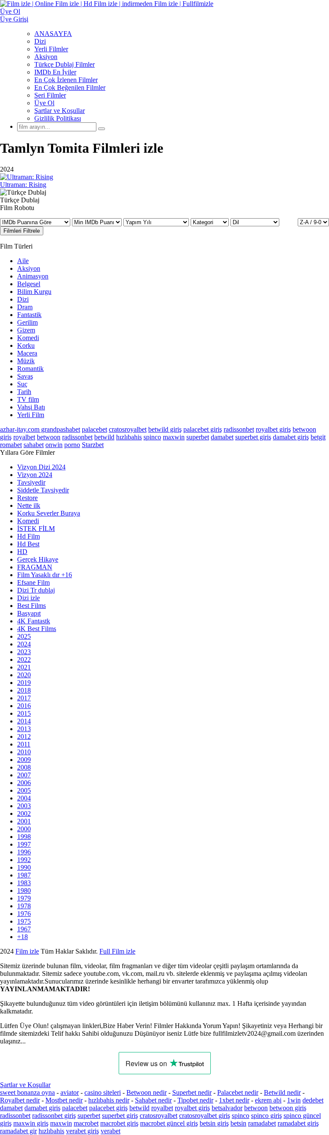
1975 (24, 921)
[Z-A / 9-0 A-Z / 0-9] (313, 222)
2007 (24, 775)
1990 (24, 867)
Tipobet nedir (195, 1100)
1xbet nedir (234, 1100)
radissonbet (239, 429)
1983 (24, 882)
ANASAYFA (53, 33)
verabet (110, 1131)
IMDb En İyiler (55, 72)
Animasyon (32, 276)
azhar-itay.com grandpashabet (40, 429)
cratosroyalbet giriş (204, 1115)
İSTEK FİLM (36, 528)
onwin (54, 444)
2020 (24, 675)
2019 (24, 682)
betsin (238, 1123)
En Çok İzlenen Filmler (66, 79)
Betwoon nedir (146, 1092)
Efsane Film (33, 582)
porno (72, 444)
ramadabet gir (18, 1131)
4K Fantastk (33, 621)
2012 (24, 736)
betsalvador (227, 1107)
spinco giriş (266, 1115)
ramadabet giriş (298, 1123)
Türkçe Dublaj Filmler (64, 64)
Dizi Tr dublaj (36, 590)
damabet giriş (291, 437)
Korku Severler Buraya (48, 513)
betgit (318, 437)
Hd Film (28, 536)
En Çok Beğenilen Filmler (69, 87)
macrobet (86, 1123)
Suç (22, 384)
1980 (24, 890)
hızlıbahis (129, 437)
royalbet (24, 437)
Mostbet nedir (64, 1100)
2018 (24, 690)
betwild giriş (165, 429)
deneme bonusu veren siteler (174, 951)
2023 (24, 651)
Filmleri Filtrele (21, 231)
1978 (24, 906)
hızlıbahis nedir (108, 1100)
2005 (24, 790)
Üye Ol (44, 103)
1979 (24, 898)
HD (22, 551)
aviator (69, 1092)
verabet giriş (82, 1131)
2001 (24, 821)
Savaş (25, 376)
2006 (24, 782)
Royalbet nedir (20, 1100)
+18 (22, 936)
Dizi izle (28, 598)
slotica (88, 951)
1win (294, 1100)
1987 (24, 875)
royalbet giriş (273, 429)
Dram (25, 307)
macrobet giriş (119, 1123)
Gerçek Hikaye (37, 559)
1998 (24, 836)
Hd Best (28, 544)
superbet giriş (253, 437)
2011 (23, 744)
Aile (23, 260)
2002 (24, 813)
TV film (28, 399)
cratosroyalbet (128, 429)
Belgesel (28, 283)
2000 (24, 829)
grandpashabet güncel (47, 959)
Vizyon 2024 (34, 474)
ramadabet (262, 1123)
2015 (24, 713)
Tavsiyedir (31, 482)
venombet (116, 951)
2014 (24, 721)
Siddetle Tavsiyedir (43, 490)
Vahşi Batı (31, 407)
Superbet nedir (192, 1092)
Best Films (31, 605)
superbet (197, 437)
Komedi (28, 337)
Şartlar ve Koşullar (59, 110)
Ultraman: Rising (23, 184)
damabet (222, 437)
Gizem (26, 330)
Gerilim (27, 322)
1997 (24, 844)
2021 (24, 667)
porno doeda (63, 951)
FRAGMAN (34, 567)
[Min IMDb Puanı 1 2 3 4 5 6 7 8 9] (97, 221)
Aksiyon (45, 56)
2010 (24, 752)
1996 (24, 852)
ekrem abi (268, 1100)
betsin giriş (214, 1123)
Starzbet (93, 444)
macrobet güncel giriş (169, 1123)
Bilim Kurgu (34, 291)
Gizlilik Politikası (57, 118)
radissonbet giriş (54, 1115)
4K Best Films (36, 628)
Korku (26, 345)
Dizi (40, 41)
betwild (104, 437)
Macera (27, 353)
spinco (152, 437)
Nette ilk (28, 505)
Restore (27, 497)
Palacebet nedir (237, 1092)
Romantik (30, 368)
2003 (24, 805)
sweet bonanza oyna (27, 1092)
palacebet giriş (202, 429)
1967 (24, 929)
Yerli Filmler (51, 49)
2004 (24, 798)
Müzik (26, 361)
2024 (24, 644)
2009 (24, 759)
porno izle (31, 951)
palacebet (94, 429)
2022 (24, 659)
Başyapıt (29, 613)
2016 (24, 705)
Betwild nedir (282, 1092)
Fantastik (29, 314)
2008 (24, 767)
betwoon (48, 437)
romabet (11, 444)
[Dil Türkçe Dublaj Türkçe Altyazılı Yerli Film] (254, 221)
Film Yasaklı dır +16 (44, 574)
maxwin (174, 437)
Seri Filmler (50, 95)
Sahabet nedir (153, 1100)
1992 (24, 859)
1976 (24, 913)
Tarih (24, 391)
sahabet (34, 444)
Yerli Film (30, 414)
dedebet (312, 1100)
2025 (24, 636)
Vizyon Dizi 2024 (41, 467)
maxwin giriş (30, 1123)
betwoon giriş (287, 1107)
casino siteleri (102, 1092)
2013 (24, 728)
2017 (24, 698)
